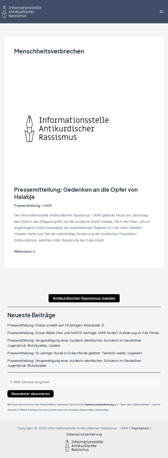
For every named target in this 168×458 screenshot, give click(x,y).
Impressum (140, 428)
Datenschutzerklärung (100, 404)
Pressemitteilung (27, 206)
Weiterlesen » (24, 250)
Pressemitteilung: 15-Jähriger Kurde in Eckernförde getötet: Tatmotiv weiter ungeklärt (74, 353)
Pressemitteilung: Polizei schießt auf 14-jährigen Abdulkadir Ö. (55, 325)
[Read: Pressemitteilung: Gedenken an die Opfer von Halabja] (66, 128)
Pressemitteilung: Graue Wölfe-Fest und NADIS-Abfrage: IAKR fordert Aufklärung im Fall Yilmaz (83, 333)
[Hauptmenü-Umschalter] (161, 11)
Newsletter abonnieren (30, 394)
